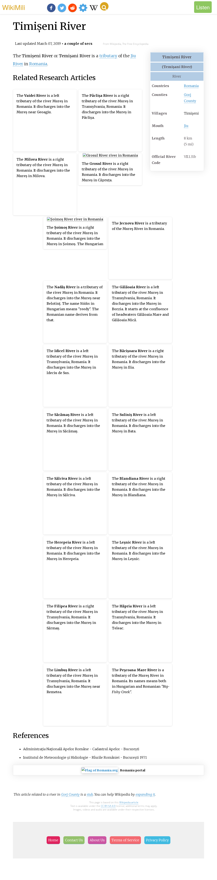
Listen (203, 7)
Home (53, 840)
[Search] (104, 6)
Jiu (186, 126)
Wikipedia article (128, 802)
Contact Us (74, 840)
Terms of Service (125, 840)
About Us (97, 840)
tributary (108, 55)
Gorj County (70, 794)
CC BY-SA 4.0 (108, 806)
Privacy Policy (157, 840)
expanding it (145, 794)
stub (90, 794)
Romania (191, 86)
